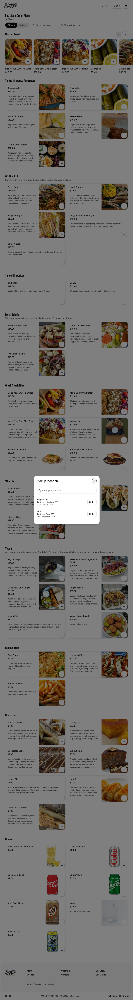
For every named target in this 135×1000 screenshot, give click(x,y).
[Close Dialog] (94, 481)
